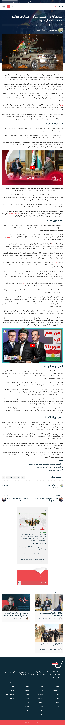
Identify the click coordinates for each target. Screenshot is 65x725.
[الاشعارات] (12, 7)
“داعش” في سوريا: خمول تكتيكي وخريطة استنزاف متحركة (49, 645)
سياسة (57, 682)
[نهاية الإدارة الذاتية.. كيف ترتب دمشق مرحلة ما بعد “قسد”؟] (49, 602)
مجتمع (57, 686)
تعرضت (24, 283)
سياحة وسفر (40, 698)
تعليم (57, 706)
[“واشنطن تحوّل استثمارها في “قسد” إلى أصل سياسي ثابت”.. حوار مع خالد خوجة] (16, 602)
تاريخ (58, 698)
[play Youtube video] (32, 167)
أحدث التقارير (26, 682)
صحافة (41, 686)
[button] (61, 6)
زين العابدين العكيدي (54, 618)
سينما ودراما (40, 702)
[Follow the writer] (44, 484)
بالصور (27, 710)
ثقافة (42, 714)
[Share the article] (55, 25)
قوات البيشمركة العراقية (14, 213)
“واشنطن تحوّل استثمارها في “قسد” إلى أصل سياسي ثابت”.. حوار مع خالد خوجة (16, 614)
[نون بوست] (57, 6)
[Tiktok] (20, 2)
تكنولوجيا (57, 710)
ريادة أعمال (40, 694)
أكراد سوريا (58, 464)
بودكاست (27, 698)
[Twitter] (28, 2)
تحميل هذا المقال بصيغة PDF (53, 470)
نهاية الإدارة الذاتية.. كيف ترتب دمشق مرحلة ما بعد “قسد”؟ (51, 614)
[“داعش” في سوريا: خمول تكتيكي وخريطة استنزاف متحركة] (49, 632)
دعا (52, 244)
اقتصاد (41, 682)
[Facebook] (30, 2)
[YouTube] (26, 2)
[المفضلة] (8, 6)
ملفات (27, 686)
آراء (58, 694)
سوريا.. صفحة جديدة (37, 464)
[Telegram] (22, 2)
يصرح (8, 237)
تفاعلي (27, 702)
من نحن (12, 682)
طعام (42, 706)
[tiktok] (51, 677)
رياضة (57, 702)
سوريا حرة (39, 467)
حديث (61, 105)
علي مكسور (22, 618)
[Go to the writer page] (61, 485)
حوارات (27, 694)
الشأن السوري (46, 464)
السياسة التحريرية (10, 694)
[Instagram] (24, 2)
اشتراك (19, 582)
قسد (30, 464)
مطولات (27, 690)
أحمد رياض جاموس (52, 30)
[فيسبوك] (4, 485)
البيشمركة (8, 96)
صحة (42, 710)
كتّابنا (13, 686)
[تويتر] (3, 485)
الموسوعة (27, 706)
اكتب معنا (12, 690)
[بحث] (14, 7)
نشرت (56, 262)
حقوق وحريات (56, 690)
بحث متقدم (11, 698)
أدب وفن (41, 690)
